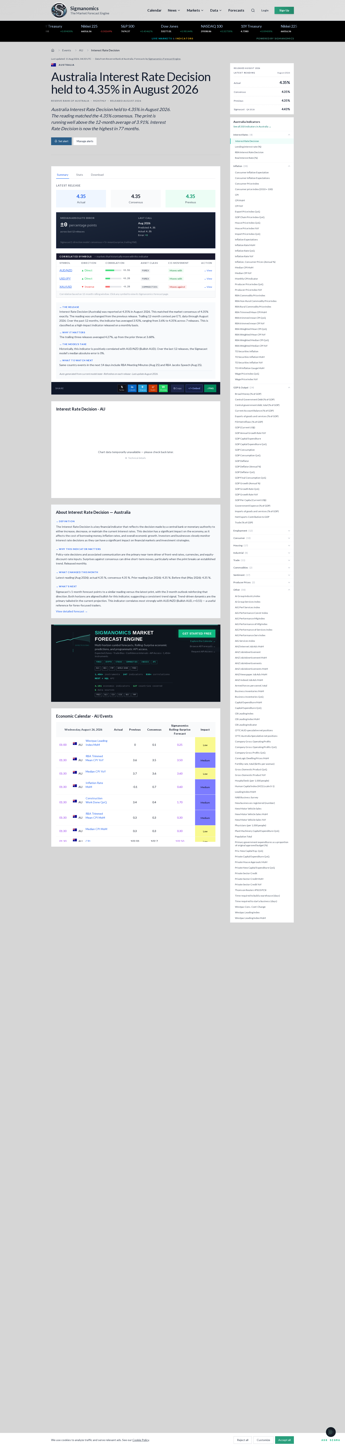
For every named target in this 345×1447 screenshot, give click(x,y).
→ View (208, 270)
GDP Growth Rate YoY (246, 494)
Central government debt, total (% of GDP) (257, 405)
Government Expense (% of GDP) (252, 505)
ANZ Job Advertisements (248, 663)
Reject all (242, 1440)
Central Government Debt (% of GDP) (255, 399)
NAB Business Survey (246, 797)
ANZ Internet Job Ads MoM (249, 646)
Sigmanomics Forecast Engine (164, 58)
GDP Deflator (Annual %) (248, 466)
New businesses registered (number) (255, 802)
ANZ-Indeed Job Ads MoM (249, 679)
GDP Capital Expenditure (248, 438)
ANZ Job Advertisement (248, 652)
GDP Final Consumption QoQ (250, 477)
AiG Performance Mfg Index (250, 618)
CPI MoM (240, 200)
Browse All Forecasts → (202, 646)
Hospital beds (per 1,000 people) (252, 780)
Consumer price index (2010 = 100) (254, 189)
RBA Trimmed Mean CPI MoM (251, 312)
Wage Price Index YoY (246, 379)
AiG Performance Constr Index (251, 612)
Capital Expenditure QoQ (248, 707)
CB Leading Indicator (246, 724)
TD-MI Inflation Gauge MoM (249, 368)
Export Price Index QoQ (247, 211)
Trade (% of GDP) (244, 522)
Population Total (243, 836)
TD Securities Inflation (246, 351)
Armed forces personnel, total (251, 685)
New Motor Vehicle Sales (248, 808)
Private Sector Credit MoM (249, 878)
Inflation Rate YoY (244, 256)
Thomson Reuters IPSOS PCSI (250, 890)
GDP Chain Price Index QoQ (250, 217)
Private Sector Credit (246, 873)
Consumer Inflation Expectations (252, 178)
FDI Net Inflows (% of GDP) (249, 421)
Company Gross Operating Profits (253, 741)
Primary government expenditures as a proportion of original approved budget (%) (261, 844)
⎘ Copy (177, 388)
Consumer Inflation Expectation (252, 172)
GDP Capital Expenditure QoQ (251, 444)
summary (62, 174)
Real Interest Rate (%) (246, 157)
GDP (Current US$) (245, 427)
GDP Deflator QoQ (245, 472)
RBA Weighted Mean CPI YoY (250, 334)
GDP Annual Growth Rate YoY (250, 432)
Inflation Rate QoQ (245, 250)
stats (79, 174)
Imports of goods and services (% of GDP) (257, 511)
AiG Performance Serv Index (250, 635)
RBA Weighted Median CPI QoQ (252, 340)
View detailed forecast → (72, 611)
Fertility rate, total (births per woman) (255, 763)
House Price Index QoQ (247, 222)
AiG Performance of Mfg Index (251, 624)
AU (81, 50)
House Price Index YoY (247, 228)
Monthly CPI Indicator (246, 278)
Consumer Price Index (247, 183)
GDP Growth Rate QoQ (247, 488)
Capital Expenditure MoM (248, 702)
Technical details (137, 457)
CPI (237, 194)
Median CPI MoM (244, 267)
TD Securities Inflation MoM (250, 356)
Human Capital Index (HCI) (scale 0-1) (255, 786)
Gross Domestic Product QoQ (251, 769)
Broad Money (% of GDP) (248, 393)
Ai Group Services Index (247, 601)
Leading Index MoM (245, 791)
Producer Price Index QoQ (249, 284)
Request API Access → (203, 651)
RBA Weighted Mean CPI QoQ (251, 328)
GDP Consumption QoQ (248, 455)
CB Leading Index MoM (247, 719)
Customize (263, 1440)
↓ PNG (210, 388)
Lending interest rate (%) (248, 146)
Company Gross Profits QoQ (250, 752)
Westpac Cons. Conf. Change (250, 906)
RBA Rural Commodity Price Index (253, 306)
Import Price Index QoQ (247, 233)
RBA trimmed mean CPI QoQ (250, 317)
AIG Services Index (245, 640)
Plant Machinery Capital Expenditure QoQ (257, 830)
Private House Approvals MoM (251, 862)
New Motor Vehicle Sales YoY (250, 819)
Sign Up (284, 10)
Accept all (284, 1440)
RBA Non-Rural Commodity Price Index (256, 301)
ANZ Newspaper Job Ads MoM (251, 674)
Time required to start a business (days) (256, 901)
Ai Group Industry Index (247, 596)
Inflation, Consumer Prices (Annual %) (255, 261)
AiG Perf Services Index (247, 607)
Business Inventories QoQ (249, 696)
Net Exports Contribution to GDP (252, 516)
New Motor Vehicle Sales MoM (251, 814)
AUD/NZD (65, 270)
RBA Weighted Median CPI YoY (251, 345)
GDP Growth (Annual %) (247, 483)
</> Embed (194, 388)
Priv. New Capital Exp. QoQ (249, 850)
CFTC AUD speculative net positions (254, 730)
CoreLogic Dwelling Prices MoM (252, 758)
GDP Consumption (245, 449)
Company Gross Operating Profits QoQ (256, 747)
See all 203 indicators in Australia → (252, 126)
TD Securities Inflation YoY (249, 362)
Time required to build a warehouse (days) (257, 895)
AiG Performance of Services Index (253, 629)
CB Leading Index (244, 713)
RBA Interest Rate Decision (249, 152)
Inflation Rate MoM (245, 245)
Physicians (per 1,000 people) (250, 825)
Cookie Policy (140, 1440)
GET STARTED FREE (196, 633)
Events (66, 50)
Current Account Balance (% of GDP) (254, 410)
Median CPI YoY (243, 273)
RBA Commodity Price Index (250, 295)
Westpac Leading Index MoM (250, 917)
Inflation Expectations (246, 239)
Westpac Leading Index (247, 912)
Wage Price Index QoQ (247, 373)
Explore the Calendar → (202, 641)
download (97, 174)
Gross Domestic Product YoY (250, 775)
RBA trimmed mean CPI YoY (250, 323)
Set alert (63, 141)
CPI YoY (239, 205)
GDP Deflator (242, 460)
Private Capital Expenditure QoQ (252, 856)
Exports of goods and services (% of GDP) (257, 416)
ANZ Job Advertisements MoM (251, 668)
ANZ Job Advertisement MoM (251, 657)
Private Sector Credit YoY (248, 884)
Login (265, 10)
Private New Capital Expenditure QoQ (255, 867)
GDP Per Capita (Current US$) (250, 500)
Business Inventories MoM (249, 691)
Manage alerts (85, 141)
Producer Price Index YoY (248, 289)
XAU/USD (65, 286)
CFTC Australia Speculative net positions (256, 735)
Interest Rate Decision (247, 141)
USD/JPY (65, 278)
